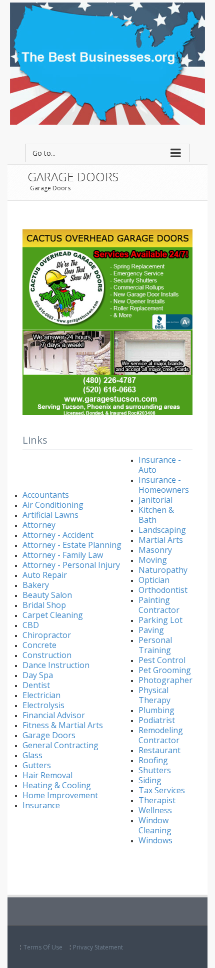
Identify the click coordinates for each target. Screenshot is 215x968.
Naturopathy (163, 569)
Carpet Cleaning (52, 614)
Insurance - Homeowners (163, 484)
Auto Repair (44, 574)
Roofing (153, 760)
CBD (30, 624)
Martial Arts (160, 539)
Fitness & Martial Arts (62, 725)
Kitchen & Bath (156, 514)
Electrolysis (43, 705)
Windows (155, 840)
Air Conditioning (53, 504)
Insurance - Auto (159, 464)
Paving (151, 629)
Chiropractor (46, 634)
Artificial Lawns (50, 514)
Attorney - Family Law (62, 554)
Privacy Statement (98, 947)
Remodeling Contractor (160, 735)
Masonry (155, 549)
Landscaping (162, 529)
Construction (47, 655)
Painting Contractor (159, 604)
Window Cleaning (155, 825)
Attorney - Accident (58, 534)
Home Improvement (60, 795)
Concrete (39, 645)
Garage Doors (50, 188)
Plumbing (156, 710)
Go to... (44, 153)
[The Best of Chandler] (107, 63)
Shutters (154, 770)
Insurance (41, 805)
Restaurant (159, 750)
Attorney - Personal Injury (71, 564)
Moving (152, 559)
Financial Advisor (53, 715)
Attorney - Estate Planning (72, 544)
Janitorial (155, 499)
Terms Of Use (43, 947)
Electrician (41, 695)
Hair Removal (47, 775)
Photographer (165, 680)
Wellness (155, 810)
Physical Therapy (154, 695)
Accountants (45, 494)
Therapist (157, 800)
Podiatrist (156, 720)
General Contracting (60, 745)
